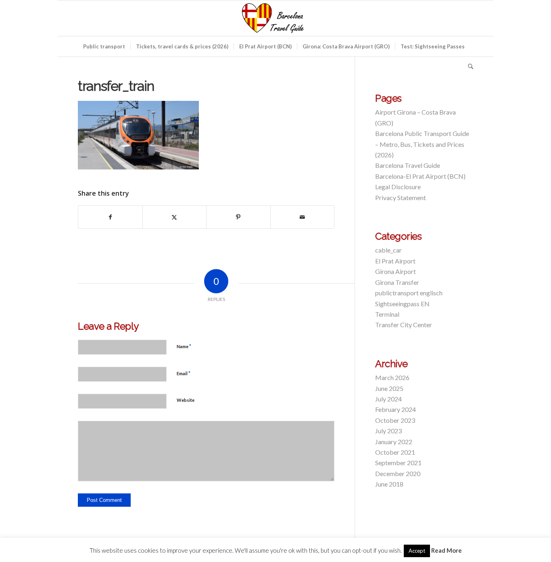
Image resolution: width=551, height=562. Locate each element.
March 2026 (392, 377)
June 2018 (389, 484)
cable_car (388, 250)
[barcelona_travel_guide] (275, 18)
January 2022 (393, 441)
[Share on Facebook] (110, 217)
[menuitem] (104, 46)
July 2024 (388, 399)
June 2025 (389, 388)
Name (184, 346)
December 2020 (397, 473)
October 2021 (395, 452)
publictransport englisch (408, 293)
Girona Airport (395, 271)
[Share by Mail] (302, 217)
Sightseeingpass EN (402, 303)
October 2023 (395, 420)
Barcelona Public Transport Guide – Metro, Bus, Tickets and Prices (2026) (422, 144)
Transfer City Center (403, 324)
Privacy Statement (400, 197)
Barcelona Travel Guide (407, 165)
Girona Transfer (397, 282)
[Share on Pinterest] (238, 217)
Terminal (387, 314)
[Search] (468, 66)
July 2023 (388, 431)
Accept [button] (417, 550)
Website (185, 400)
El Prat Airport (395, 261)
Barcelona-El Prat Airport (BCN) (420, 176)
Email (183, 373)
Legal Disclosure (398, 186)
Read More (446, 550)
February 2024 (395, 409)
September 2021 (398, 462)
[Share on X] (175, 217)
